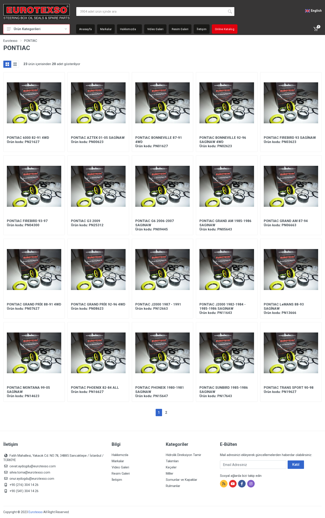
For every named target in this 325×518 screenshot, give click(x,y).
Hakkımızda (120, 455)
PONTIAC (30, 41)
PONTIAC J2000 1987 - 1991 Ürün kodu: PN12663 (158, 306)
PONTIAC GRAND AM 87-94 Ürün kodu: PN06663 (286, 223)
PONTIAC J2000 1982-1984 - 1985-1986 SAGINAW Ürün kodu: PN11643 (222, 308)
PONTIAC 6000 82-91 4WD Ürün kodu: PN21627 (28, 140)
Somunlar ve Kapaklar (181, 480)
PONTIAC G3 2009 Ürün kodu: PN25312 (87, 223)
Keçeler (171, 467)
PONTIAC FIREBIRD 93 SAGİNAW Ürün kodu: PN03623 (290, 140)
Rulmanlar (173, 486)
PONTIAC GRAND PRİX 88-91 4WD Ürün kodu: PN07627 (34, 306)
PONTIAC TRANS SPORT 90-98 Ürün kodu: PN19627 (289, 390)
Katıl (295, 464)
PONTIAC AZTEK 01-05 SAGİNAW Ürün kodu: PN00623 (98, 140)
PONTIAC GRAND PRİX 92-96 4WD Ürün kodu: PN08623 (98, 306)
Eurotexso (10, 41)
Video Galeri (120, 467)
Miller (169, 473)
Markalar (118, 461)
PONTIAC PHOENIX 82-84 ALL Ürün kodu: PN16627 (95, 390)
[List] (15, 64)
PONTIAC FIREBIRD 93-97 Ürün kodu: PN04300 (27, 223)
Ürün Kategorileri (27, 29)
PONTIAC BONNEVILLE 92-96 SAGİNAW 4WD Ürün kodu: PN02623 (222, 142)
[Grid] (7, 64)
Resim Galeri (121, 473)
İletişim (117, 480)
